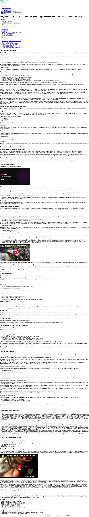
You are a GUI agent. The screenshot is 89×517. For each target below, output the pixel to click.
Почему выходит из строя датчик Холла (10, 43)
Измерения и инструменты (8, 9)
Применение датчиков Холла (8, 45)
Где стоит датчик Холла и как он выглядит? (11, 23)
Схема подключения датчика (8, 33)
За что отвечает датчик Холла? (8, 24)
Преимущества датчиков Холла (8, 46)
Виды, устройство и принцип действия (10, 25)
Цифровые (4, 26)
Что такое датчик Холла (7, 21)
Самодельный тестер (6, 39)
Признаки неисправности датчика (9, 44)
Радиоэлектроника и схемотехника (9, 11)
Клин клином (5, 38)
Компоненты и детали (7, 10)
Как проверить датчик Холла (8, 34)
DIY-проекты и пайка (6, 8)
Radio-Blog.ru (3, 3)
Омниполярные (5, 30)
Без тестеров (5, 36)
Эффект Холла (5, 22)
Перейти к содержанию (5, 0)
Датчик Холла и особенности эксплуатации (11, 47)
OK (67, 515)
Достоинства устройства (7, 42)
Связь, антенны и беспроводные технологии (11, 12)
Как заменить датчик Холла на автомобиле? (11, 41)
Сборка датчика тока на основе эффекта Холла (12, 32)
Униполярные (5, 28)
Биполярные (5, 29)
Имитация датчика (6, 37)
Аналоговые (5, 31)
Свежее (4, 13)
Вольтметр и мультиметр (7, 35)
